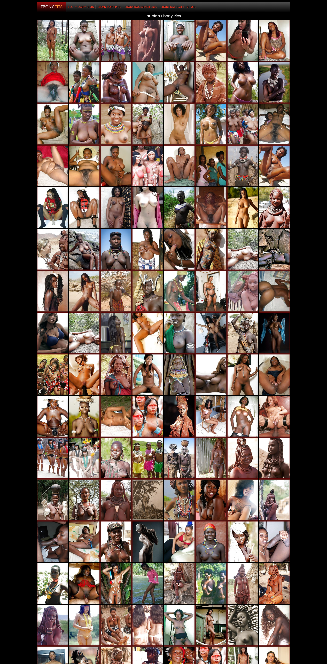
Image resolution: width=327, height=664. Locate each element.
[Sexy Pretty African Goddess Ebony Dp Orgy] (147, 249)
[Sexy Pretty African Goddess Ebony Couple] (84, 583)
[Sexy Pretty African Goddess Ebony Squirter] (116, 165)
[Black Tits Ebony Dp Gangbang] (211, 291)
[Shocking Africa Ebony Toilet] (52, 374)
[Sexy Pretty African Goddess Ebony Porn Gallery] (179, 249)
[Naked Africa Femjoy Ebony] (274, 625)
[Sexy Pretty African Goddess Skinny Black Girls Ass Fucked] (147, 583)
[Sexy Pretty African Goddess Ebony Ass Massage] (242, 374)
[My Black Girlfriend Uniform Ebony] (274, 291)
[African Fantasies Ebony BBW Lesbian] (116, 625)
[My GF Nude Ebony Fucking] (211, 332)
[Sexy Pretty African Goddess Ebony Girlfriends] (179, 82)
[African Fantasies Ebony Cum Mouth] (242, 625)
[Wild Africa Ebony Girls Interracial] (52, 583)
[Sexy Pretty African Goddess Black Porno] (179, 40)
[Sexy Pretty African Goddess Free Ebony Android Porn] (274, 541)
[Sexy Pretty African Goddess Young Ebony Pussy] (274, 124)
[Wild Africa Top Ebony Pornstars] (211, 541)
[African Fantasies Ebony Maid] (147, 165)
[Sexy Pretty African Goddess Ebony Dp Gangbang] (274, 332)
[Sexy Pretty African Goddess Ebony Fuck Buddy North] (274, 500)
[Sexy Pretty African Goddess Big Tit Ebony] (242, 165)
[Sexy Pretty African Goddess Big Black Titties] (116, 291)
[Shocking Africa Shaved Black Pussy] (116, 82)
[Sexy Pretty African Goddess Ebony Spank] (84, 249)
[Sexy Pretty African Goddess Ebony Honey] (52, 82)
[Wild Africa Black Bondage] (52, 124)
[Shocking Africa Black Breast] (274, 82)
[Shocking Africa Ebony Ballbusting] (147, 500)
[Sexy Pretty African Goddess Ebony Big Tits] (242, 500)
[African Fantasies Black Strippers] (274, 583)
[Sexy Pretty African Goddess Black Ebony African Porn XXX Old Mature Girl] (84, 165)
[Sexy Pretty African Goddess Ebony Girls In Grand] (116, 249)
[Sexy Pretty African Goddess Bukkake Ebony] (84, 291)
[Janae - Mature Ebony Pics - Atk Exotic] (211, 416)
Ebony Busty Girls (81, 7)
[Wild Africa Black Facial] (211, 165)
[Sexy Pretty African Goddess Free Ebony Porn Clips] (242, 207)
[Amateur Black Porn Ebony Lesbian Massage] (242, 82)
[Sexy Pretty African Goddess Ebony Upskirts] (274, 374)
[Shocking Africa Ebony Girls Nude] (147, 291)
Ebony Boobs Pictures (141, 7)
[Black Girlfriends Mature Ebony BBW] (274, 40)
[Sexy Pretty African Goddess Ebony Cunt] (211, 124)
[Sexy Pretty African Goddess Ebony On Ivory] (84, 500)
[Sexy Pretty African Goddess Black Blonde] (147, 82)
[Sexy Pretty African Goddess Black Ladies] (52, 332)
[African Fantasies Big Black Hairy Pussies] (147, 207)
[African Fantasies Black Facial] (242, 332)
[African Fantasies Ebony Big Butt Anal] (147, 40)
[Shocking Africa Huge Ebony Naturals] (116, 374)
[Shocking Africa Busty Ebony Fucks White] (274, 249)
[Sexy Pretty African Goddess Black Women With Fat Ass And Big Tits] (84, 416)
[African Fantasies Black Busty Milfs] (84, 625)
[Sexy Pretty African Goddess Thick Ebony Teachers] (242, 124)
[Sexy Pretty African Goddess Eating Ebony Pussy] (242, 416)
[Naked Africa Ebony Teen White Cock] (242, 583)
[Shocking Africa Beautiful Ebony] (242, 458)
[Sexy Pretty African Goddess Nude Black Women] (52, 416)
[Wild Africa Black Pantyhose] (116, 40)
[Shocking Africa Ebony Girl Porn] (179, 583)
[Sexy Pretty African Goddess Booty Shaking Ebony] (179, 500)
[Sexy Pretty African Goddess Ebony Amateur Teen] (179, 374)
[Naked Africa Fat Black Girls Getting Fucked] (242, 291)
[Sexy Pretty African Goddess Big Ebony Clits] (147, 332)
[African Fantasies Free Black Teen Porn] (274, 207)
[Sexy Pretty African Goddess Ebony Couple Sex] (211, 40)
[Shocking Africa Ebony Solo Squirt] (211, 583)
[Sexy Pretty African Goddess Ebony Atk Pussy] (179, 291)
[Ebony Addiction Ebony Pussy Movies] (84, 374)
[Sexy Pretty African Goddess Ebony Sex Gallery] (52, 541)
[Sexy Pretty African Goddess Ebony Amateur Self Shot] (52, 291)
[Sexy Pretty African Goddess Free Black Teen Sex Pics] (211, 207)
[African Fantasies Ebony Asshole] (84, 40)
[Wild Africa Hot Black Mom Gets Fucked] (52, 249)
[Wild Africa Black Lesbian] (147, 458)
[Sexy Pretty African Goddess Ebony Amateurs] (274, 165)
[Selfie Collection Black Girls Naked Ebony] (242, 40)
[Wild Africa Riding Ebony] (116, 541)
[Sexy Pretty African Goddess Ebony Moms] (242, 541)
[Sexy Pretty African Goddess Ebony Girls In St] (179, 332)
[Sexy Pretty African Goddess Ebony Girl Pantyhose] (179, 165)
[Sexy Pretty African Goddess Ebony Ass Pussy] (147, 541)
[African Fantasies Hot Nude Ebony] (116, 458)
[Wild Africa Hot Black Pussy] (147, 625)
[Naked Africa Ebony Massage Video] (116, 500)
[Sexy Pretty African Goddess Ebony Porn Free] (52, 500)
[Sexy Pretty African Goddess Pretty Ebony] (179, 541)
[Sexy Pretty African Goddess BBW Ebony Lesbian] (211, 458)
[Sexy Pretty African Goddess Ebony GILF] (52, 207)
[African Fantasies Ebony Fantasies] (84, 82)
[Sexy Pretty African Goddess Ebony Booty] (52, 165)
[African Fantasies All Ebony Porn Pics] (147, 416)
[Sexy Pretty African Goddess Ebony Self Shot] (84, 124)
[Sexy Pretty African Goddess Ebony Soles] (179, 625)
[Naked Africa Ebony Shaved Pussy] (52, 625)
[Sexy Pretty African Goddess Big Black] (211, 500)
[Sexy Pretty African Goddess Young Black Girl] (52, 40)
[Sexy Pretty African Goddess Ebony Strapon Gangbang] (179, 416)
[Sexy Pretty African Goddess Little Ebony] (84, 541)
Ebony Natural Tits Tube (178, 7)
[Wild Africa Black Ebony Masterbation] (84, 458)
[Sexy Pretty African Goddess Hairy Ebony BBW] (116, 416)
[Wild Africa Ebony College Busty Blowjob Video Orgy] (242, 249)
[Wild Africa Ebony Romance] (52, 458)
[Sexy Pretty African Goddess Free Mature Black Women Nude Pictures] (116, 207)
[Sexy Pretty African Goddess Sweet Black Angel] (116, 332)
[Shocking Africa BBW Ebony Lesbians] (179, 458)
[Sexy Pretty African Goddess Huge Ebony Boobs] (179, 124)
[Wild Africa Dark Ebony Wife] (116, 583)
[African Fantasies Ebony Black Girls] (116, 124)
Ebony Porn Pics (109, 7)
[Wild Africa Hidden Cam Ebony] (179, 207)
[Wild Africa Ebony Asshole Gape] (147, 124)
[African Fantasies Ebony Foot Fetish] (84, 207)
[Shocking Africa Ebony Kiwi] (274, 458)
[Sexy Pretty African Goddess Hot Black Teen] (211, 374)
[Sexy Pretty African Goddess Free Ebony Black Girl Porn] (211, 249)
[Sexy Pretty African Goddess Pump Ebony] (84, 332)
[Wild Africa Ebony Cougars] (211, 82)
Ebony (52, 7)
